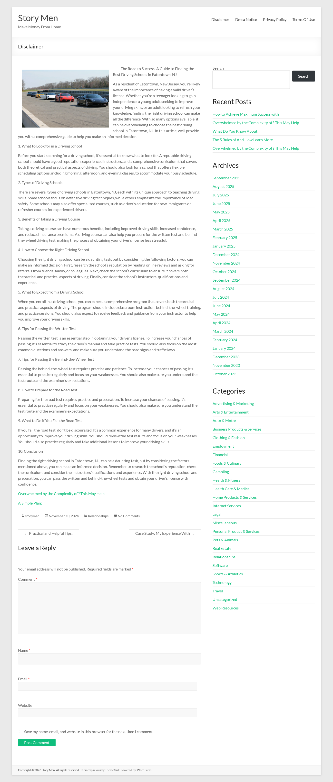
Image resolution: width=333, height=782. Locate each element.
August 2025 (223, 186)
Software (220, 565)
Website (25, 705)
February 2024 (225, 339)
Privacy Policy (274, 19)
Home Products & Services (235, 497)
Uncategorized (225, 599)
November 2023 (226, 365)
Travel (218, 591)
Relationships (98, 516)
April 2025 (221, 220)
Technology (222, 582)
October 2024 (224, 271)
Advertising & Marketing (233, 403)
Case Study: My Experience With (165, 533)
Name (24, 650)
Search (218, 68)
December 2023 (226, 356)
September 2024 (226, 280)
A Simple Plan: (30, 503)
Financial (220, 454)
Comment (27, 579)
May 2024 (221, 314)
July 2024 (221, 297)
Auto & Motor (224, 420)
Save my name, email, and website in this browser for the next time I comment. (88, 731)
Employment (223, 446)
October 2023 (224, 373)
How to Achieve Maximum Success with (246, 114)
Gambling (221, 471)
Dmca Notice (246, 19)
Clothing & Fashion (229, 437)
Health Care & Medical (231, 488)
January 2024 (224, 348)
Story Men (38, 17)
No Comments (129, 516)
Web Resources (226, 608)
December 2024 (226, 254)
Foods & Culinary (227, 463)
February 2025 (225, 237)
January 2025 (224, 246)
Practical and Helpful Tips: (48, 533)
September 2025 (226, 177)
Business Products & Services (237, 429)
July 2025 (221, 195)
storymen (32, 516)
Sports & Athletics (228, 573)
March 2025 (223, 229)
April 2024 (221, 322)
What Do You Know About (235, 131)
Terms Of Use (304, 19)
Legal (217, 514)
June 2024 (221, 305)
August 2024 (223, 288)
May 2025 (221, 212)
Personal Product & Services (236, 531)
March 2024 (223, 331)
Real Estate (222, 548)
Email (23, 678)
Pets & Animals (225, 539)
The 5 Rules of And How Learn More (243, 139)
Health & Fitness (226, 480)
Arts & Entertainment (231, 412)
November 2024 (226, 263)
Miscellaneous (225, 522)
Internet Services (227, 505)
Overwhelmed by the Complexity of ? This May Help (61, 493)
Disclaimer (220, 19)
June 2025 (221, 203)
